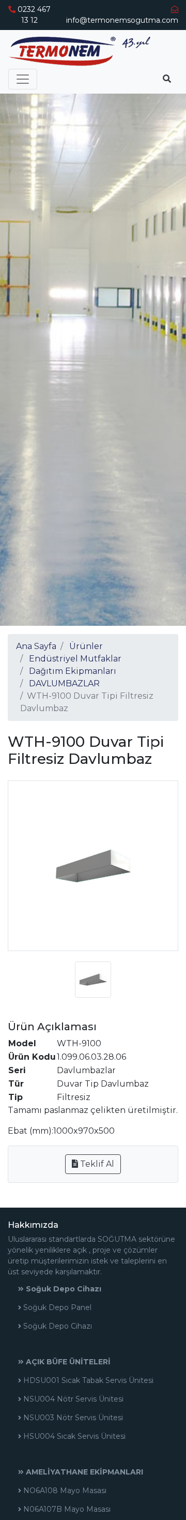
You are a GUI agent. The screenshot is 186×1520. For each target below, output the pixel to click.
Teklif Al (96, 1164)
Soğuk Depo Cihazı (62, 1288)
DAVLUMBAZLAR (64, 683)
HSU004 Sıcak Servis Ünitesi (73, 1436)
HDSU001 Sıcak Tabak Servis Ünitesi (87, 1380)
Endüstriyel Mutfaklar (75, 659)
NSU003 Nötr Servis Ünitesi (72, 1417)
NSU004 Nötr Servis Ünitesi (72, 1399)
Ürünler (86, 646)
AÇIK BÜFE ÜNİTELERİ (67, 1361)
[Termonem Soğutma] (79, 51)
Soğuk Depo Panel (56, 1307)
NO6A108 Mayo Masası (63, 1490)
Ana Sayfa (36, 646)
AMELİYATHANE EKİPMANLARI (83, 1472)
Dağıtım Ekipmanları (72, 671)
